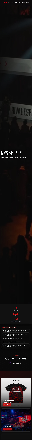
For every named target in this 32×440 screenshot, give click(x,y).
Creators (23, 2)
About (9, 2)
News (19, 2)
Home (5, 2)
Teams (12, 2)
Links (27, 2)
